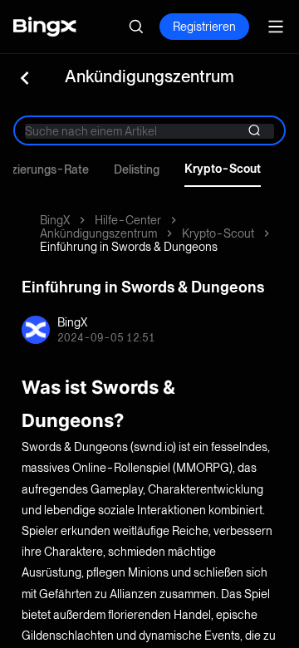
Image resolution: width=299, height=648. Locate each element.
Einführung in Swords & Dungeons (129, 246)
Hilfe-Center (128, 220)
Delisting (136, 169)
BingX (55, 220)
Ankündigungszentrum (98, 233)
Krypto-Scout (222, 168)
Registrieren (204, 26)
